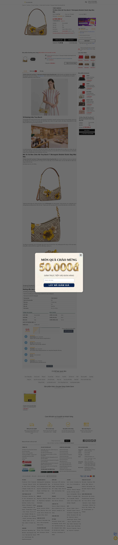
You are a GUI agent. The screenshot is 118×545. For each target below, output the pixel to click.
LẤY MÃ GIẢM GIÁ (59, 285)
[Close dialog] (80, 255)
